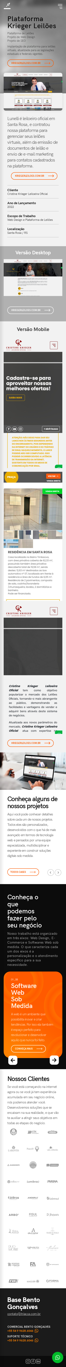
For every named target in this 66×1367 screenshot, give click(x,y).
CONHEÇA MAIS (24, 1048)
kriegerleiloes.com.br (26, 63)
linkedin (38, 1361)
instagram (28, 1361)
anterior (12, 1060)
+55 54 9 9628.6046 (20, 1331)
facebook (33, 1361)
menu (60, 6)
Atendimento (57, 1357)
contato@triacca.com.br (24, 1314)
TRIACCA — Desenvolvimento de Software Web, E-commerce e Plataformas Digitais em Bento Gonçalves (7, 6)
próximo (54, 1060)
